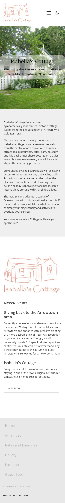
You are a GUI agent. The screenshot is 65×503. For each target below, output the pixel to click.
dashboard (25, 486)
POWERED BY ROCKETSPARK (15, 495)
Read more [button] (14, 388)
